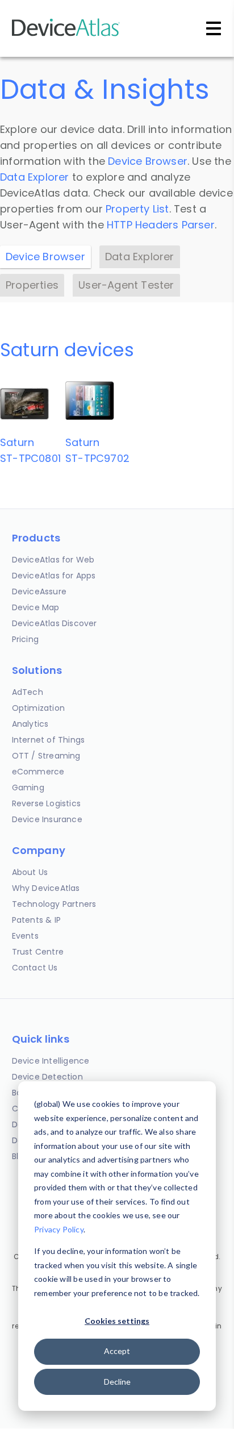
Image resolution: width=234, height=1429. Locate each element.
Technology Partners (54, 904)
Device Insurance (47, 819)
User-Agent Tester (126, 285)
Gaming (28, 787)
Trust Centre (38, 951)
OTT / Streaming (46, 755)
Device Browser (147, 161)
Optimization (38, 708)
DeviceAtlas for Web (53, 559)
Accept (117, 1351)
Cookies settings (117, 1321)
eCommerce (38, 771)
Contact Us (35, 967)
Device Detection (47, 1076)
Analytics (30, 724)
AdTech (27, 692)
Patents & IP (36, 920)
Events (25, 935)
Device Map (36, 607)
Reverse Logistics (46, 803)
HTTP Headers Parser (161, 225)
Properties (32, 285)
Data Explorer (34, 177)
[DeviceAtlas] (66, 35)
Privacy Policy (58, 1229)
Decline (117, 1381)
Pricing (25, 639)
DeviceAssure (39, 591)
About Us (30, 872)
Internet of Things (48, 739)
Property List (137, 209)
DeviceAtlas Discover (54, 623)
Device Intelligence (51, 1060)
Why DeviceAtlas (46, 888)
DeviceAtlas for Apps (54, 575)
